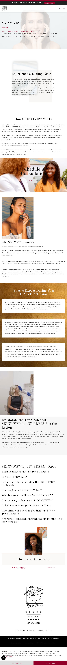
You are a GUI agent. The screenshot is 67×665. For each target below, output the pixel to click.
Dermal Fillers (25, 31)
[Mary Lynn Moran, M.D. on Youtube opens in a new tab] (37, 612)
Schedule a (33, 559)
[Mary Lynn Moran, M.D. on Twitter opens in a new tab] (33, 612)
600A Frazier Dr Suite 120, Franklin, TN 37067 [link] (33, 630)
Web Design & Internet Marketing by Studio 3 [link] (46, 638)
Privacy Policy (29, 643)
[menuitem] (26, 612)
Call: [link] (19, 568)
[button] (3, 657)
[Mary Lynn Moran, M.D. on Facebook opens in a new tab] (29, 612)
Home (3, 31)
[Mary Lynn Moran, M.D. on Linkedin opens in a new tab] (41, 612)
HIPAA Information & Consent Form (46, 643)
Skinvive (33, 31)
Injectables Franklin (13, 31)
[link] (33, 617)
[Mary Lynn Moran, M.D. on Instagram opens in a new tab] (26, 612)
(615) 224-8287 (7, 657)
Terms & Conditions (16, 643)
